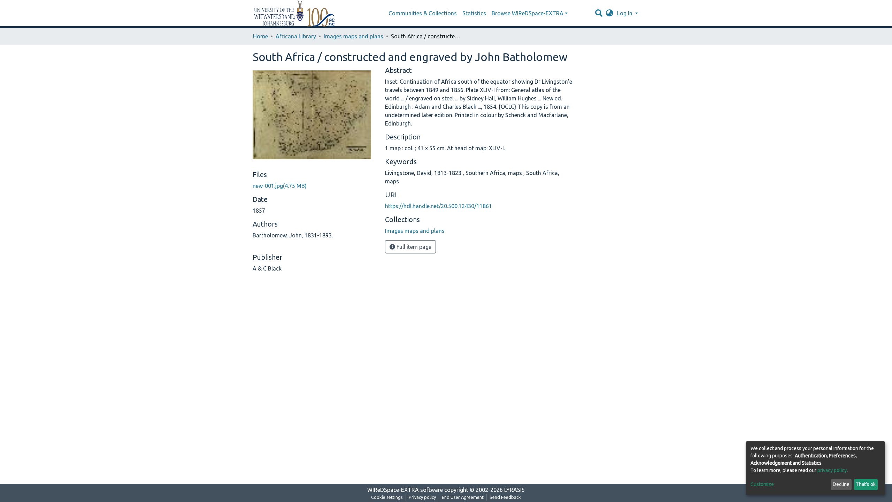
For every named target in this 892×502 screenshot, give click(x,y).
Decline (841, 484)
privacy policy (832, 470)
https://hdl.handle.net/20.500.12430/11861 (438, 206)
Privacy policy (422, 497)
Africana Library (296, 36)
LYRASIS (514, 490)
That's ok (866, 484)
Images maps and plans (353, 36)
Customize (762, 484)
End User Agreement (463, 497)
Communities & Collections (423, 13)
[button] (609, 13)
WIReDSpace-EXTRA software (405, 490)
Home (260, 36)
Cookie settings (387, 497)
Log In (625, 13)
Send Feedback (505, 497)
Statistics (474, 13)
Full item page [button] (413, 247)
